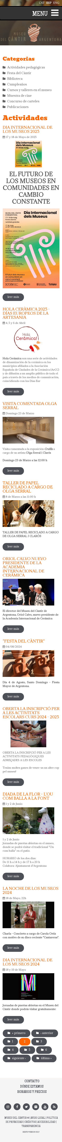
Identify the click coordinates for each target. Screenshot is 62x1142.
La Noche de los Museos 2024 (30, 890)
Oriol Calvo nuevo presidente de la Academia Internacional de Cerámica (24, 567)
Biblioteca (15, 79)
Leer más (15, 298)
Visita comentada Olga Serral (30, 405)
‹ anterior (46, 1033)
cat (42, 2)
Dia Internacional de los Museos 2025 (27, 129)
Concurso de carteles (23, 101)
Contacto (31, 1081)
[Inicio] (31, 25)
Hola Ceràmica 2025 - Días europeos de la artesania (26, 313)
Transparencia (31, 1126)
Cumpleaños (17, 84)
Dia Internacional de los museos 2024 (27, 962)
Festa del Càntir (19, 73)
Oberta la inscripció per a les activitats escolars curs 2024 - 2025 (31, 712)
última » (46, 1058)
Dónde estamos (32, 1087)
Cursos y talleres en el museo (29, 90)
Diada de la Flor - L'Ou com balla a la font (28, 796)
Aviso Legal (38, 1118)
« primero (18, 1033)
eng (56, 2)
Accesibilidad (46, 1122)
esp (48, 2)
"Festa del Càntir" (24, 640)
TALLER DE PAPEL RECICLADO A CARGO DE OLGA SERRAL (28, 487)
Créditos (30, 1122)
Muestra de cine (19, 95)
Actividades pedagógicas (26, 67)
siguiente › (19, 1058)
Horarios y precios (32, 1092)
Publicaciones (18, 107)
